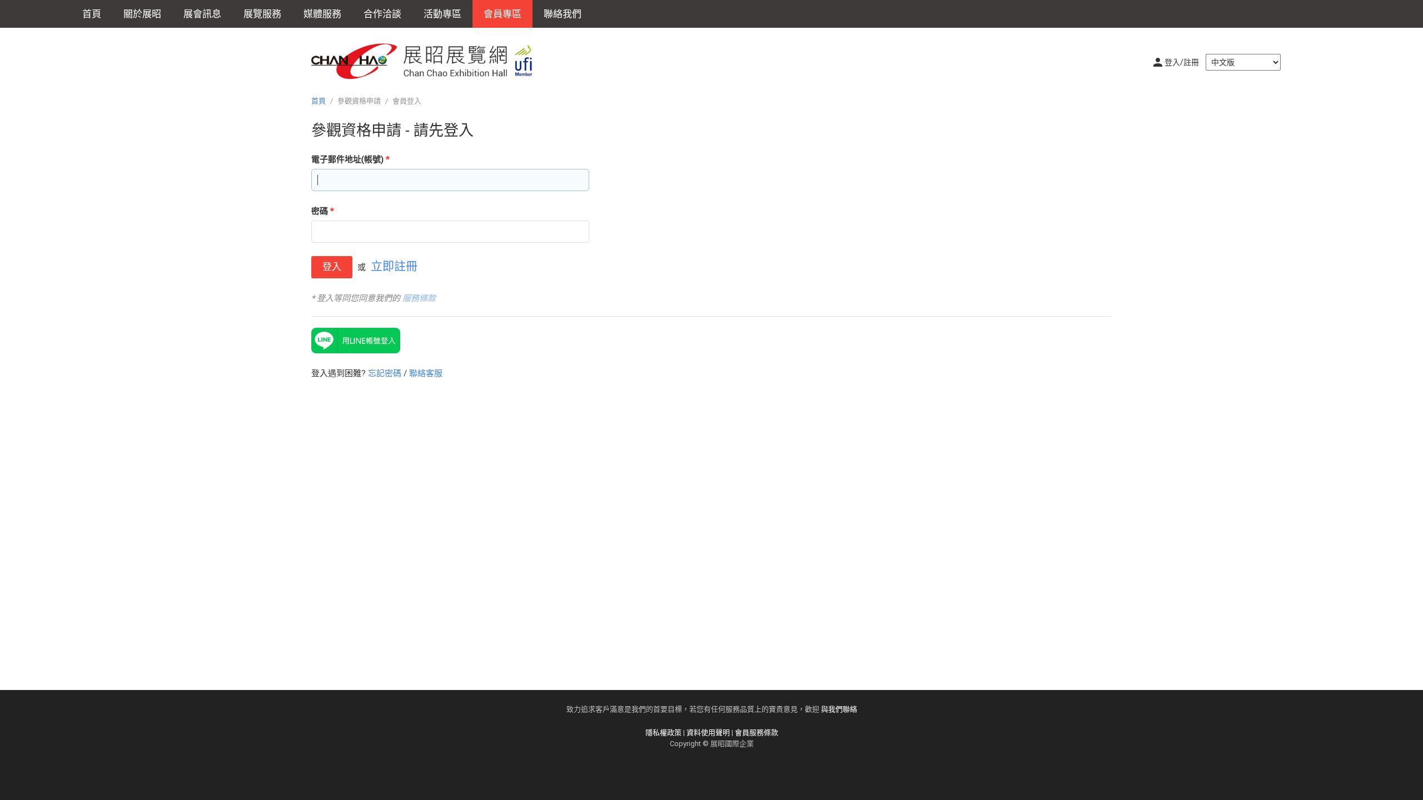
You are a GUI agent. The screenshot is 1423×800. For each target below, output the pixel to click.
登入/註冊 (1182, 62)
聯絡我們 (562, 13)
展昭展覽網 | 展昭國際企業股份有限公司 (428, 61)
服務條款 (419, 298)
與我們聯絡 (839, 709)
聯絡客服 (425, 373)
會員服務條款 (756, 732)
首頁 (91, 13)
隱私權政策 (663, 732)
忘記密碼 (384, 373)
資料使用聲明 (708, 732)
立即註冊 (394, 266)
